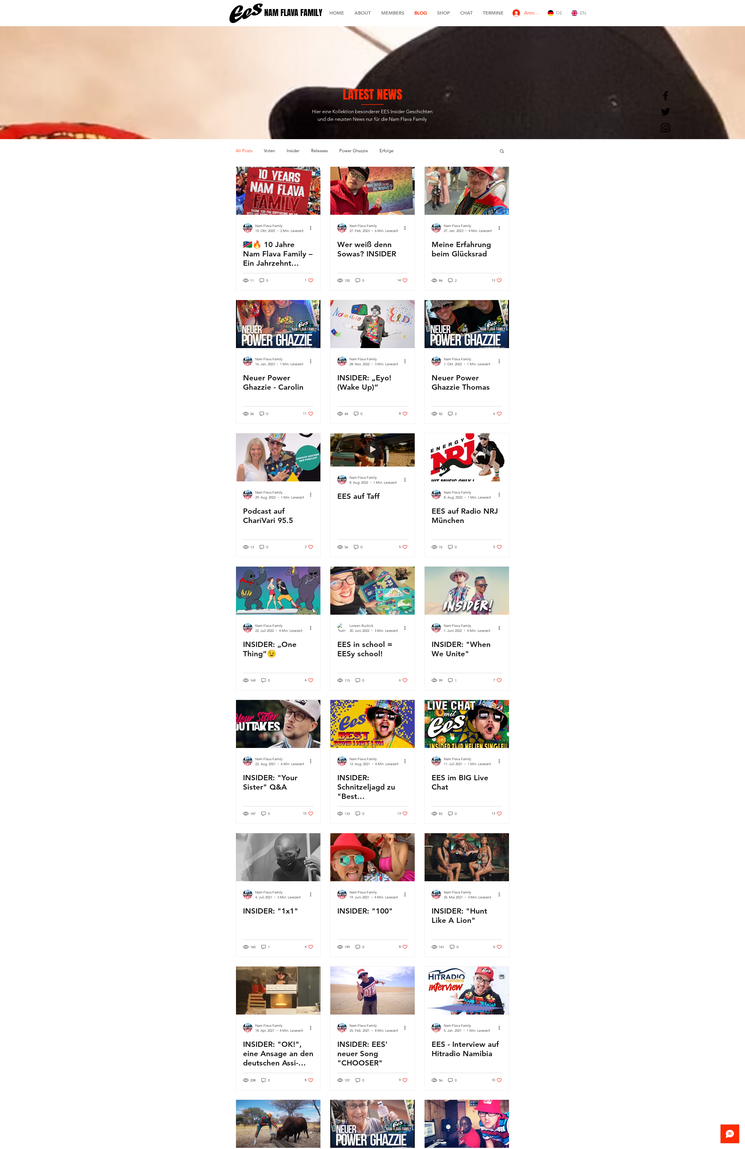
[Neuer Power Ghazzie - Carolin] (278, 324)
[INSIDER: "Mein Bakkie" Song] (278, 1124)
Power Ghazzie (353, 150)
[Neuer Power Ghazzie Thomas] (467, 324)
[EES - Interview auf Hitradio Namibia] (467, 991)
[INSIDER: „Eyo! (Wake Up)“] (372, 324)
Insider (293, 150)
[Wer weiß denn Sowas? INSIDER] (372, 191)
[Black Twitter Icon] (665, 112)
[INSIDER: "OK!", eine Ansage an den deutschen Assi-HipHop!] (278, 991)
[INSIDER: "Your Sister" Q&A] (278, 724)
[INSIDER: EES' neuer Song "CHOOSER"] (372, 991)
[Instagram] (665, 128)
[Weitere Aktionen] (312, 227)
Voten (269, 150)
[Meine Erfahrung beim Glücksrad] (467, 191)
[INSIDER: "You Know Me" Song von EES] (467, 1124)
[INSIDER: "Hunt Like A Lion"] (467, 857)
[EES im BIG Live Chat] (467, 724)
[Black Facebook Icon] (665, 96)
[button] (502, 151)
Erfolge (386, 150)
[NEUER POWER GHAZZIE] (372, 1124)
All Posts (244, 150)
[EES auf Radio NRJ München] (467, 457)
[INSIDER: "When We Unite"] (467, 591)
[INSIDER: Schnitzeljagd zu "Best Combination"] (372, 724)
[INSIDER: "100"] (372, 857)
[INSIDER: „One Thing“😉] (278, 591)
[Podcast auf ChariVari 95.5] (278, 457)
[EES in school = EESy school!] (372, 591)
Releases (319, 150)
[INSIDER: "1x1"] (278, 857)
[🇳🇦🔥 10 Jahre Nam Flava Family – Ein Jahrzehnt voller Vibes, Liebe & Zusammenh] (278, 191)
